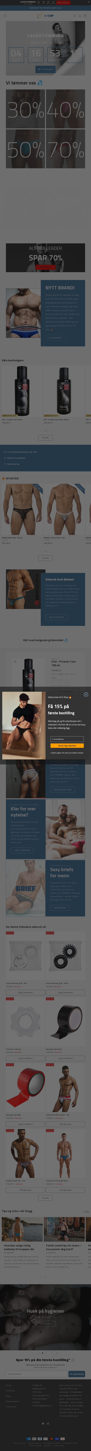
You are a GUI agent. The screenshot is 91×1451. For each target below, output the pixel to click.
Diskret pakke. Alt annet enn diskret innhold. (67, 752)
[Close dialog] (86, 694)
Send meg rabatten (67, 745)
